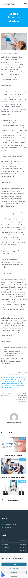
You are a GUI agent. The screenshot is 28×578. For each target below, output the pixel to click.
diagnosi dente (22, 377)
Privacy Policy (14, 576)
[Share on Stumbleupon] (21, 374)
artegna (8, 377)
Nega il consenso (14, 568)
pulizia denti (20, 383)
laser (2, 381)
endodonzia (8, 379)
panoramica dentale (16, 381)
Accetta (14, 564)
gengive (23, 379)
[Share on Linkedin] (16, 374)
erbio (19, 379)
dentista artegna (14, 377)
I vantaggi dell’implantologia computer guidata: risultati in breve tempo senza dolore (21, 397)
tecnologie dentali (16, 385)
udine (9, 387)
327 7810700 (7, 527)
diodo (2, 379)
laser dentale (7, 381)
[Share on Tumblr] (23, 374)
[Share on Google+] (14, 374)
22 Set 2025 (5, 53)
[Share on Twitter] (11, 374)
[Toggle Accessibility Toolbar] (2, 575)
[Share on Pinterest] (18, 374)
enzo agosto (14, 379)
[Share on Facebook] (9, 374)
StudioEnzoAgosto (14, 53)
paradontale (13, 383)
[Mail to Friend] (25, 374)
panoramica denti (5, 383)
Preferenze (14, 572)
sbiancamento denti (6, 385)
